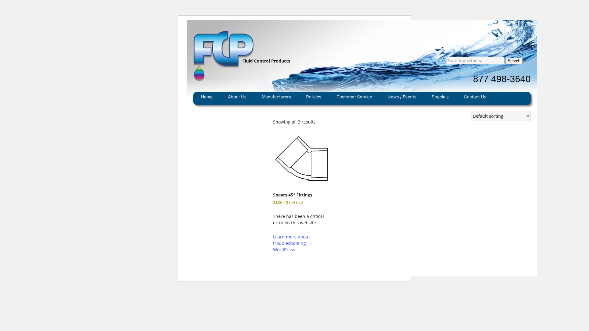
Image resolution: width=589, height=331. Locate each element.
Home (207, 96)
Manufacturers (276, 96)
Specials (440, 96)
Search (514, 61)
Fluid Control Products (266, 61)
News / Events (401, 96)
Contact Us (475, 96)
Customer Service (354, 96)
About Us (237, 96)
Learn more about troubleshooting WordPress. (291, 243)
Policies (313, 96)
